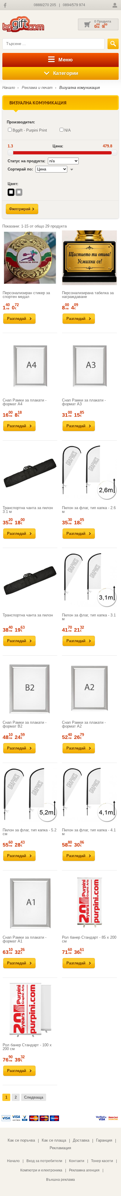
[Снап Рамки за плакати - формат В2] (30, 687)
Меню (65, 60)
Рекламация (60, 1148)
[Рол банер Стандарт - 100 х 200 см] (30, 1010)
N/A (67, 130)
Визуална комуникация (79, 87)
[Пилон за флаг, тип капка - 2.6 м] (89, 472)
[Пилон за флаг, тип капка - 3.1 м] (89, 580)
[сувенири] (31, 24)
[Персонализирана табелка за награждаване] (89, 257)
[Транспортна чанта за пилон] (30, 580)
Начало (8, 87)
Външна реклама (60, 1180)
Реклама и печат (37, 87)
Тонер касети (102, 1161)
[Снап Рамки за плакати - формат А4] (30, 365)
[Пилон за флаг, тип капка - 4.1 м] (89, 795)
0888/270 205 (45, 5)
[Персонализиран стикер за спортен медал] (30, 257)
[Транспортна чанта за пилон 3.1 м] (30, 472)
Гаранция (104, 1140)
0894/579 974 (74, 5)
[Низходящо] (71, 169)
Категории (65, 73)
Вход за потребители (44, 1161)
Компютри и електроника (41, 1170)
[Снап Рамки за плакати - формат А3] (89, 365)
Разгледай (16, 318)
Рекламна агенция (84, 1170)
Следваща (33, 1097)
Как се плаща (54, 1140)
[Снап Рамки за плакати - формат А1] (30, 902)
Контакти (76, 1161)
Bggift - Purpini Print (30, 130)
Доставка (81, 1140)
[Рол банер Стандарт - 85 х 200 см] (89, 902)
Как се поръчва (21, 1140)
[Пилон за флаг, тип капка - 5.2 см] (30, 795)
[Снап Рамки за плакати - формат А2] (89, 687)
